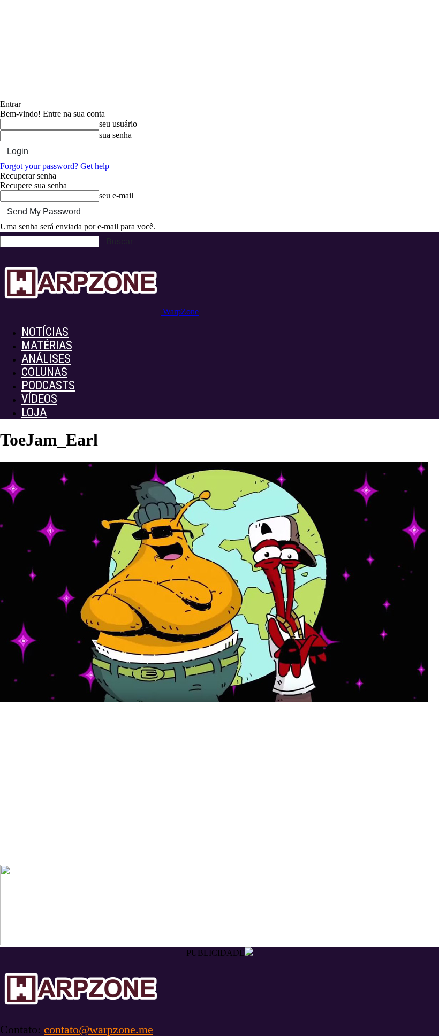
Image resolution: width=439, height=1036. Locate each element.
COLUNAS (44, 372)
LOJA (34, 412)
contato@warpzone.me (98, 1029)
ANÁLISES (46, 358)
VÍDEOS (39, 398)
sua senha (115, 135)
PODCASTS (48, 385)
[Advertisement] (219, 785)
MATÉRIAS (46, 345)
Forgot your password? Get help (54, 166)
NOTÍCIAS (45, 332)
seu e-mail (116, 195)
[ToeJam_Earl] (214, 699)
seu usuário (118, 123)
